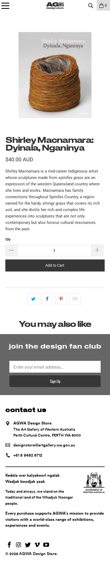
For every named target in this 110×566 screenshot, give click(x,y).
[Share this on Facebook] (47, 299)
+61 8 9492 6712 (27, 455)
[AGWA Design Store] (55, 5)
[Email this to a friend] (75, 299)
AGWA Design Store (38, 553)
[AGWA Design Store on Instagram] (19, 545)
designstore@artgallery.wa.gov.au (44, 445)
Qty (8, 239)
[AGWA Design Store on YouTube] (46, 545)
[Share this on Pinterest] (61, 299)
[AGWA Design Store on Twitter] (28, 545)
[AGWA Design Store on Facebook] (9, 545)
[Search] (90, 5)
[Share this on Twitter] (33, 299)
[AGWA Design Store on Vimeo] (37, 545)
